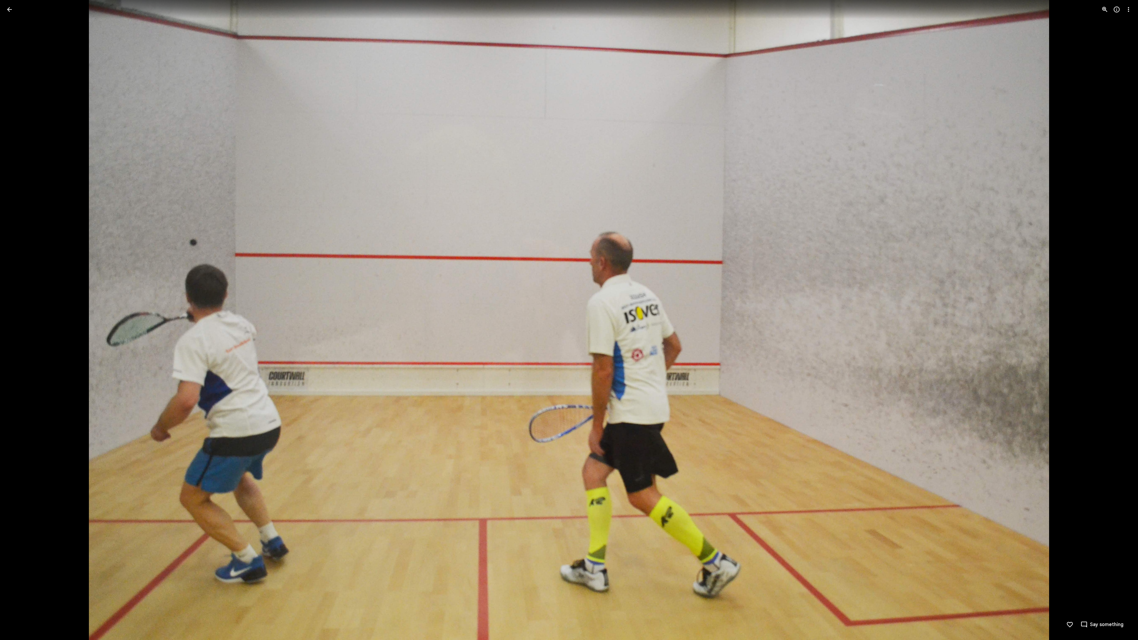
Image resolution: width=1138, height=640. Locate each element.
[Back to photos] (9, 9)
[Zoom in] (1105, 9)
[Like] (1069, 624)
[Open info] (1117, 9)
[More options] (1128, 9)
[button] (16, 320)
